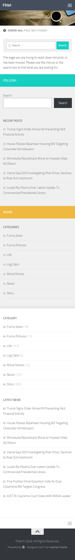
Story (10, 293)
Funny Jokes (15, 235)
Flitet (7, 5)
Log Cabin (13, 264)
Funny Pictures (16, 245)
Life (9, 255)
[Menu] (70, 5)
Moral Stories (15, 274)
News (10, 283)
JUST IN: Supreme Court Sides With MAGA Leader (39, 496)
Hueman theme (58, 547)
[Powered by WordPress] (23, 547)
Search (7, 95)
